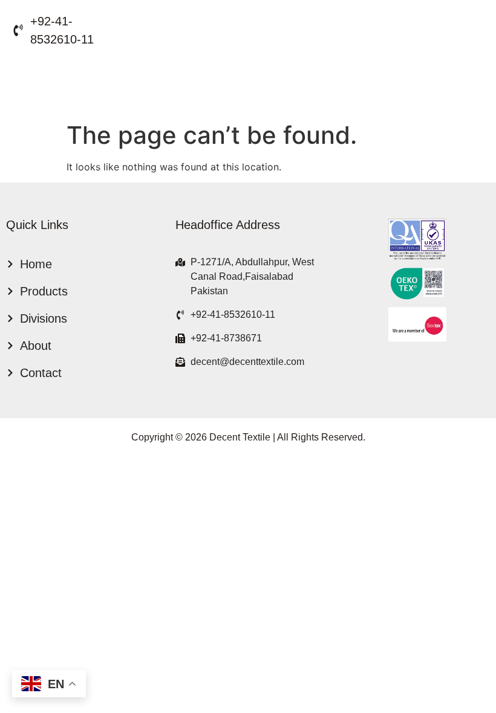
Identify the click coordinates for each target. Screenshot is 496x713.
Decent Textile (239, 437)
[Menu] (55, 82)
